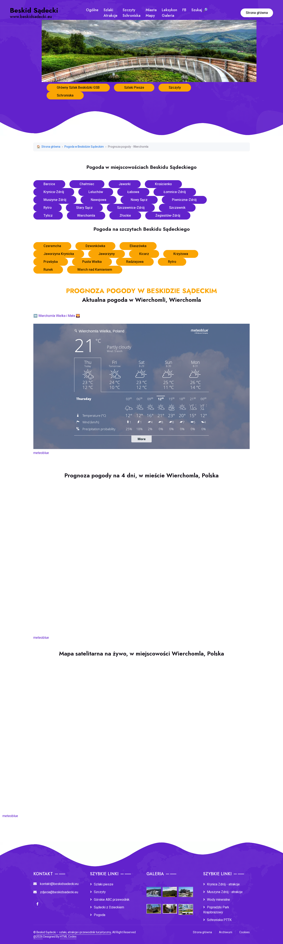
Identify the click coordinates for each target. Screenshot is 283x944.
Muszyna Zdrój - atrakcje (225, 892)
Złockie (125, 215)
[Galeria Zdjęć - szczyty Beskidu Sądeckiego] (170, 888)
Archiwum (225, 932)
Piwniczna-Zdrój (184, 199)
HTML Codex (68, 936)
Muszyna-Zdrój (55, 199)
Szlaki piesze (103, 884)
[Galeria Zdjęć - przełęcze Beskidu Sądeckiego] (153, 888)
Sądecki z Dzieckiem (109, 907)
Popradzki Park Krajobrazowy (216, 910)
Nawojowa (98, 199)
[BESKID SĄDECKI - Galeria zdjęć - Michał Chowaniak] (170, 905)
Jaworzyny (106, 253)
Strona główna (257, 12)
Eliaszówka (138, 246)
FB (184, 10)
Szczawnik (177, 207)
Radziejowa (135, 261)
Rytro (48, 207)
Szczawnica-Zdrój (131, 207)
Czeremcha (52, 246)
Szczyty (175, 87)
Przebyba (51, 261)
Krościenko (163, 184)
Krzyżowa (180, 253)
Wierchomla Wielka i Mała (56, 315)
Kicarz (144, 253)
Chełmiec (87, 184)
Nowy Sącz (139, 199)
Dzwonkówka (95, 246)
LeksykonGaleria (169, 12)
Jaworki (125, 184)
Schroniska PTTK (219, 919)
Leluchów (95, 192)
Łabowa (133, 192)
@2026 (38, 936)
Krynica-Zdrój (54, 192)
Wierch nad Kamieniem (94, 269)
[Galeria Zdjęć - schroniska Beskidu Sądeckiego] (186, 888)
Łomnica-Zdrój (175, 192)
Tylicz (48, 215)
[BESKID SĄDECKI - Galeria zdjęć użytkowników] (186, 906)
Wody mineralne (218, 899)
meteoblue (41, 452)
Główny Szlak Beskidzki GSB (78, 87)
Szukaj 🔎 (199, 10)
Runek (48, 269)
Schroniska (65, 95)
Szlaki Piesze (134, 87)
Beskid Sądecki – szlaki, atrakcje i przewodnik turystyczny (73, 932)
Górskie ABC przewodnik (111, 899)
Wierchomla (86, 215)
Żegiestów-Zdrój (167, 215)
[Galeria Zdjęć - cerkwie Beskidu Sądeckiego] (153, 905)
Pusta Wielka (92, 261)
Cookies (244, 932)
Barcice (49, 184)
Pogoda (99, 915)
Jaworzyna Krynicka (59, 253)
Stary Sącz (84, 207)
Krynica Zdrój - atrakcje (223, 884)
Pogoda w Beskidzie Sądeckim (84, 147)
